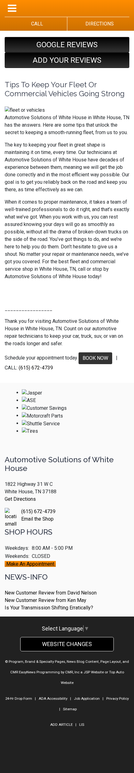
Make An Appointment (30, 564)
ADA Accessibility (53, 698)
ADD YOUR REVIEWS (67, 60)
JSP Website (94, 672)
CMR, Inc (72, 672)
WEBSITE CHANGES (67, 644)
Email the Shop (37, 519)
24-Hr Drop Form (18, 698)
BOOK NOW (95, 358)
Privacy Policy (117, 698)
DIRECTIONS (98, 24)
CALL (36, 24)
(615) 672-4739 (36, 368)
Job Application (87, 698)
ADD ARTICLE (61, 724)
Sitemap (70, 709)
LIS (81, 724)
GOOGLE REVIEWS (67, 44)
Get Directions (20, 499)
